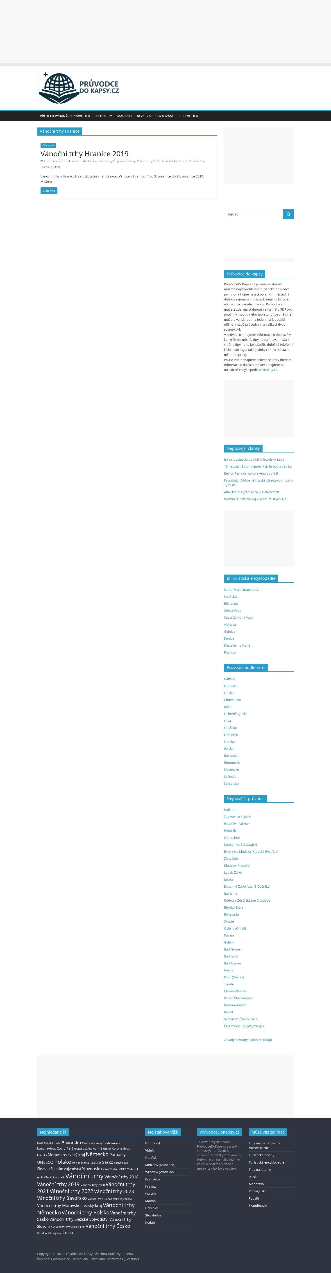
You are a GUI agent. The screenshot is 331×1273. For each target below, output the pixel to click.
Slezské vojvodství (66, 1168)
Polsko (229, 748)
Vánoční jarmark (54, 1177)
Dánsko (229, 679)
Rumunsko (232, 762)
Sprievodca (188, 116)
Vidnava (230, 624)
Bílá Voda (231, 603)
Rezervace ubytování (155, 116)
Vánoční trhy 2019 (148, 161)
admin (76, 161)
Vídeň (149, 1150)
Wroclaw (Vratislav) (159, 1172)
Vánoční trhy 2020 (93, 1185)
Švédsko (230, 776)
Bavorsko (71, 1143)
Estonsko (230, 686)
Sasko (107, 1162)
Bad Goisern (233, 949)
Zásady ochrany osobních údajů (248, 1040)
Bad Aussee (233, 963)
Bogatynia (231, 914)
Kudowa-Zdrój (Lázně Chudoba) (247, 900)
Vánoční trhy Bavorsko (62, 1198)
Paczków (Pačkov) (236, 823)
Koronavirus (121, 1148)
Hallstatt (230, 809)
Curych (150, 1193)
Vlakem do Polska (114, 1169)
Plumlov (230, 652)
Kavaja (229, 935)
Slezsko (43, 1168)
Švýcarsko (231, 783)
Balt (40, 1143)
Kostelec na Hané (237, 645)
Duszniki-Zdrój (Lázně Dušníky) (247, 886)
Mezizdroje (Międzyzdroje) (244, 1026)
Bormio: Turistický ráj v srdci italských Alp (255, 499)
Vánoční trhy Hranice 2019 (85, 153)
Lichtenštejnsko (235, 714)
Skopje (229, 921)
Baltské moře (52, 1143)
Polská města (80, 1163)
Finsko (229, 693)
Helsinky (151, 1208)
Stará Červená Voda (239, 617)
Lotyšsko (230, 727)
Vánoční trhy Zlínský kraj (70, 1226)
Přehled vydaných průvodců (65, 116)
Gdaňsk (87, 1148)
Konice (229, 638)
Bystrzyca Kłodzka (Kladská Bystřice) (251, 851)
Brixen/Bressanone (238, 998)
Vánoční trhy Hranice (174, 161)
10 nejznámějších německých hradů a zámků (258, 466)
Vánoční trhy (127, 161)
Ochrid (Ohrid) (235, 928)
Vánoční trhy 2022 (71, 1191)
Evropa (77, 1148)
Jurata (228, 879)
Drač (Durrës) (234, 977)
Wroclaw (42, 1233)
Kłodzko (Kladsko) (237, 865)
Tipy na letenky (260, 1169)
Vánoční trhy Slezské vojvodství (79, 1219)
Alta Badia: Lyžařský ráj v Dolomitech (251, 492)
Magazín (124, 116)
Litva (227, 720)
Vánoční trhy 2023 (114, 1191)
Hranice (92, 161)
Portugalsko (257, 1191)
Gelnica (229, 631)
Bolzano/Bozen (235, 1005)
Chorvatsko (232, 700)
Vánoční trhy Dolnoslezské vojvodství (110, 1198)
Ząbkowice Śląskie (237, 816)
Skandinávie (121, 1162)
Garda (228, 970)
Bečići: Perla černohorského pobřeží (251, 473)
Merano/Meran (235, 991)
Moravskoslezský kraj (66, 1154)
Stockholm (153, 1215)
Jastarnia (230, 893)
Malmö (150, 1201)
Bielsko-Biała (233, 907)
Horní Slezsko (102, 1148)
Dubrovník (153, 1143)
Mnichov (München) (160, 1165)
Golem (229, 942)
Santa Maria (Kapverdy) (241, 589)
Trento (229, 984)
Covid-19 (64, 1148)
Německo (231, 734)
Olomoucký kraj (108, 161)
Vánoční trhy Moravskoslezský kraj (69, 1205)
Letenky (42, 1155)
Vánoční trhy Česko (108, 1225)
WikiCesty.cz (268, 370)
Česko (68, 1232)
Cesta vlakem (92, 1143)
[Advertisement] (165, 31)
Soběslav (230, 596)
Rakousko (231, 755)
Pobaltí (254, 1198)
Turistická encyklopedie (253, 578)
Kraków (150, 1186)
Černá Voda (232, 610)
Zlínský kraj (54, 1233)
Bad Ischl (231, 956)
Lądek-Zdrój (233, 872)
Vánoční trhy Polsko (85, 1212)
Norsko (229, 741)
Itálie (227, 707)
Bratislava (152, 1179)
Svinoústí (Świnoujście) (241, 1019)
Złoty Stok (231, 858)
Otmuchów (232, 837)
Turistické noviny (261, 1155)
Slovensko (231, 769)
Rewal (228, 1012)
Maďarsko (256, 1184)
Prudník (230, 830)
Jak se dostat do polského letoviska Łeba (254, 459)
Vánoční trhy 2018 (121, 1177)
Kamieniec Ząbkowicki (240, 844)
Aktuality (103, 116)
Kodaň (150, 1222)
